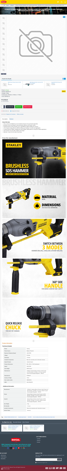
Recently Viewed (17, 422)
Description (5, 119)
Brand (7, 5)
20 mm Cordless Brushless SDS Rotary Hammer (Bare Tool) (44, 417)
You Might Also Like (7, 422)
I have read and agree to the (45, 462)
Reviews (11, 119)
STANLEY (12, 5)
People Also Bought (6, 78)
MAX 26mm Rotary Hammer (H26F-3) (14, 83)
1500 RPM (29, 417)
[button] (3, 16)
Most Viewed (26, 422)
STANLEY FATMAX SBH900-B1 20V (10, 417)
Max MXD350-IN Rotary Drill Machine (56, 83)
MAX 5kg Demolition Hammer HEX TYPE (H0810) (36, 83)
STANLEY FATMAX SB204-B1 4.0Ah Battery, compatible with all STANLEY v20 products (36, 426)
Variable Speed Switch (22, 417)
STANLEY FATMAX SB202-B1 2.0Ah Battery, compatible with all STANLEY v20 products (14, 426)
